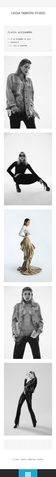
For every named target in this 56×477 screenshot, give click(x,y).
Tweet (10, 445)
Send (46, 445)
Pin (34, 445)
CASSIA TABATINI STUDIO (31, 459)
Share (22, 445)
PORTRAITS (15, 42)
